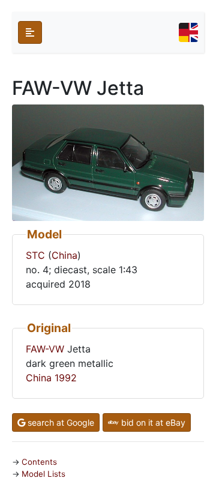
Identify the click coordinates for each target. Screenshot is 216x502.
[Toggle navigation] (188, 32)
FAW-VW (45, 349)
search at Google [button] (59, 422)
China (64, 255)
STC (35, 255)
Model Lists (43, 474)
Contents (39, 462)
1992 (66, 378)
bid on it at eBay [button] (152, 422)
